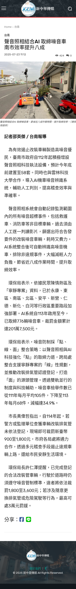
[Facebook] (45, 568)
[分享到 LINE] (28, 520)
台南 (16, 27)
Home (8, 27)
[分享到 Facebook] (21, 520)
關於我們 (35, 568)
